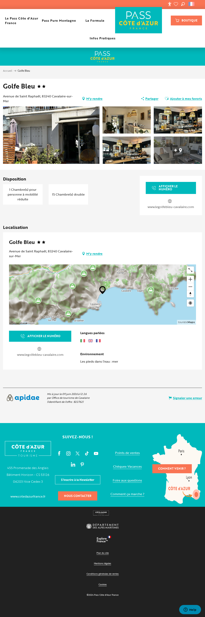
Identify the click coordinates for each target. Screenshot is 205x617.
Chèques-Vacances (127, 466)
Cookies (102, 584)
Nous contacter (77, 496)
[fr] (191, 4)
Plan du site (102, 553)
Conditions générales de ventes (102, 573)
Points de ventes (127, 453)
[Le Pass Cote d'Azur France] (138, 20)
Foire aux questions (127, 480)
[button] (183, 4)
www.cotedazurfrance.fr (27, 496)
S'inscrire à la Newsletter (77, 480)
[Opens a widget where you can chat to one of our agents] (190, 610)
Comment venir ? (172, 468)
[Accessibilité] (169, 4)
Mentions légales (102, 563)
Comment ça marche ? (127, 494)
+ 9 (178, 150)
